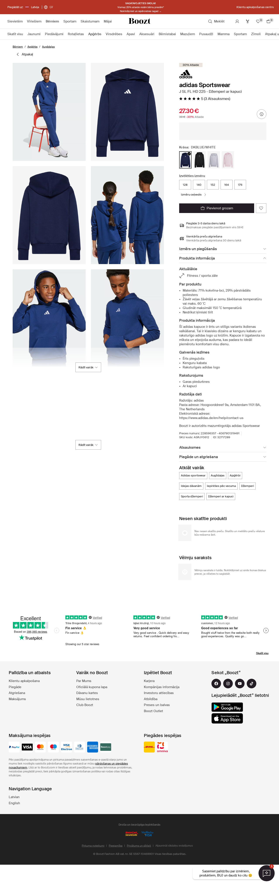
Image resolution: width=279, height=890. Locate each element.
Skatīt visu (262, 653)
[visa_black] (27, 747)
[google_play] (227, 707)
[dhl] (149, 747)
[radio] (185, 159)
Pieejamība (115, 845)
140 (199, 185)
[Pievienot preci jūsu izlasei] (261, 208)
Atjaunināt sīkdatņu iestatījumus (174, 845)
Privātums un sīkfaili (139, 845)
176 (240, 185)
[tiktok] (251, 683)
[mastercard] (40, 747)
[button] (49, 112)
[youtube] (240, 683)
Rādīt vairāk (86, 367)
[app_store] (227, 718)
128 (185, 185)
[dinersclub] (79, 747)
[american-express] (92, 747)
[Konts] (237, 21)
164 (226, 185)
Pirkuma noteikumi (93, 845)
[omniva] (162, 747)
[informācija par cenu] (261, 114)
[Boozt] (139, 21)
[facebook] (216, 683)
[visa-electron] (66, 747)
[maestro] (53, 747)
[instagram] (228, 683)
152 (213, 185)
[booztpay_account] (105, 747)
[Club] (247, 21)
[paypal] (14, 747)
